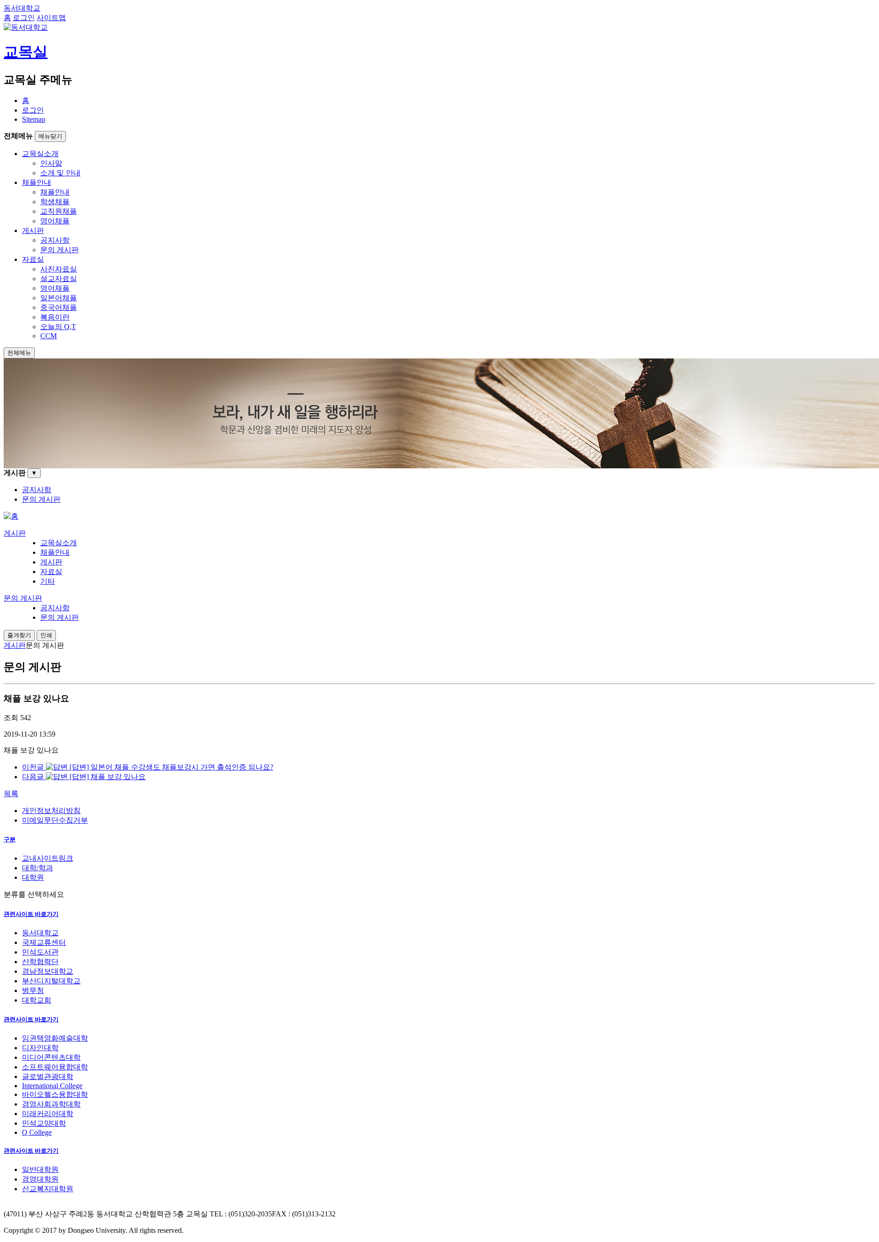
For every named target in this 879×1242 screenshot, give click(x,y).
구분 (10, 839)
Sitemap (33, 119)
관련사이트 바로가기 (31, 914)
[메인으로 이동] (11, 516)
